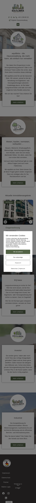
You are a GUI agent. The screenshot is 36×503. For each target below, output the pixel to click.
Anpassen (18, 263)
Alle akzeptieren (18, 252)
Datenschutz (14, 268)
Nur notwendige (18, 257)
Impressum (22, 268)
